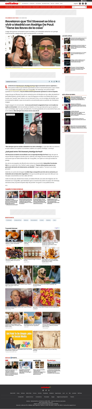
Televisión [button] (38, 3)
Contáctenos (39, 397)
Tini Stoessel (20, 86)
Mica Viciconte (27, 7)
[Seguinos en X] (86, 3)
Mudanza (48, 220)
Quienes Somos (29, 397)
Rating (63, 7)
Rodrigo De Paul (30, 86)
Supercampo (58, 393)
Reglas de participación (62, 397)
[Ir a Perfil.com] (84, 1)
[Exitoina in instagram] (80, 3)
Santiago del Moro (45, 7)
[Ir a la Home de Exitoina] (13, 3)
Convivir (41, 220)
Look (64, 393)
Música (57, 3)
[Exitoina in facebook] (83, 3)
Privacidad (46, 397)
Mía (70, 393)
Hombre (40, 393)
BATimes (80, 393)
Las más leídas (67, 36)
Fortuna (34, 393)
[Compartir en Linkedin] (56, 81)
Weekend (51, 393)
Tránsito (72, 397)
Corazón (31, 3)
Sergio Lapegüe (56, 7)
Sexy (61, 3)
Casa (54, 220)
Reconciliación (34, 220)
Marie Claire (28, 393)
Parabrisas (45, 393)
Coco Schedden (18, 7)
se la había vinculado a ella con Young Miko (22, 89)
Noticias (23, 393)
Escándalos (25, 3)
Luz (66, 393)
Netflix (52, 3)
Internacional (46, 3)
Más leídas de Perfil (68, 94)
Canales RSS (20, 397)
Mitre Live (26, 220)
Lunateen (74, 393)
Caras (18, 393)
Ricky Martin (36, 7)
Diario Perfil (12, 393)
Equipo (53, 397)
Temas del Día (9, 7)
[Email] (59, 82)
